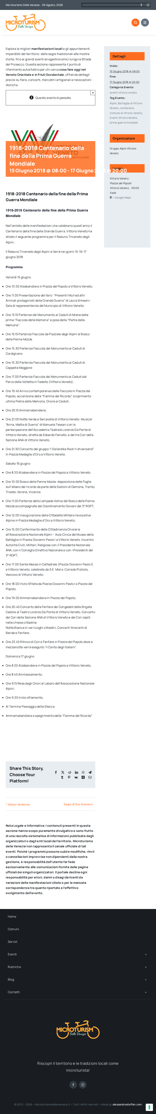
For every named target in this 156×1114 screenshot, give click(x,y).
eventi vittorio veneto (123, 92)
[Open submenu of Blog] (146, 979)
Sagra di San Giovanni (78, 804)
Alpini (113, 103)
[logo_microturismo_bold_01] (26, 15)
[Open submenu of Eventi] (146, 954)
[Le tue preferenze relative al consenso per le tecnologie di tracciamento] (149, 1107)
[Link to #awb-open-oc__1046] (135, 23)
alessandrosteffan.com (127, 1104)
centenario (127, 108)
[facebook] (141, 4)
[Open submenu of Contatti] (146, 992)
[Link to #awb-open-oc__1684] (145, 23)
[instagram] (148, 4)
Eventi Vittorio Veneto (123, 117)
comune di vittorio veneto (126, 113)
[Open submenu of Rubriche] (146, 967)
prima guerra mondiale (124, 122)
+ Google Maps (121, 197)
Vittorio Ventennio (19, 804)
